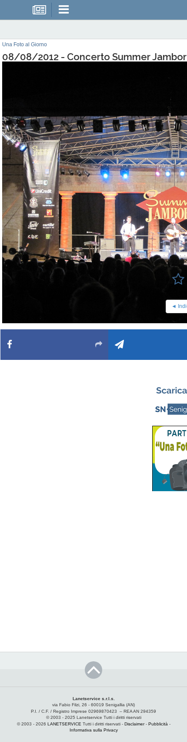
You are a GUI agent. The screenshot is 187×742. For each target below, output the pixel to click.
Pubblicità (158, 723)
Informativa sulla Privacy (94, 730)
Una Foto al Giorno (24, 44)
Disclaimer (134, 723)
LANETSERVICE (64, 723)
